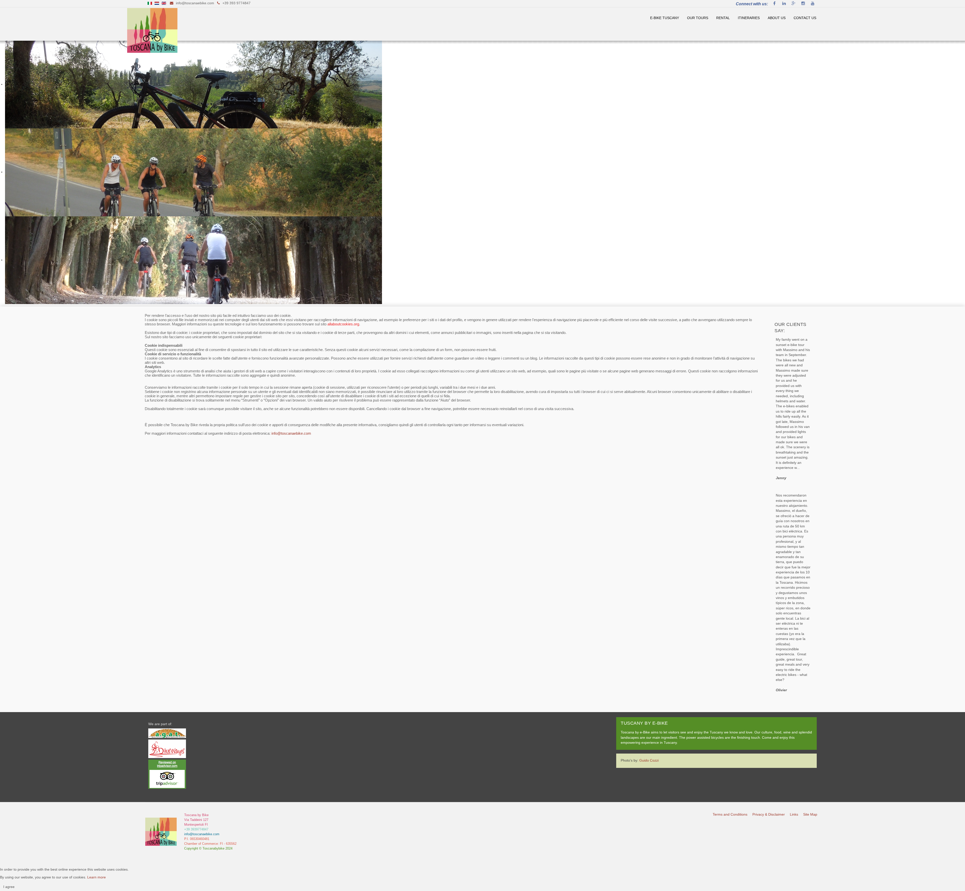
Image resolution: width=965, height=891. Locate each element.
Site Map (810, 814)
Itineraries (749, 18)
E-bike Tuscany (664, 18)
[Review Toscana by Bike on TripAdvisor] (167, 774)
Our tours (697, 18)
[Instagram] (803, 4)
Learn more (96, 877)
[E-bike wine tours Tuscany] (152, 30)
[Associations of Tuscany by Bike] (167, 733)
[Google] (794, 4)
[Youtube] (813, 4)
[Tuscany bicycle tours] (161, 831)
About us (777, 18)
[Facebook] (774, 4)
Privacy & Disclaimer (768, 814)
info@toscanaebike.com (195, 3)
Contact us (805, 18)
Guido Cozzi (649, 760)
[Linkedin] (784, 4)
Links (794, 814)
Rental (723, 18)
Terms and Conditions (730, 814)
